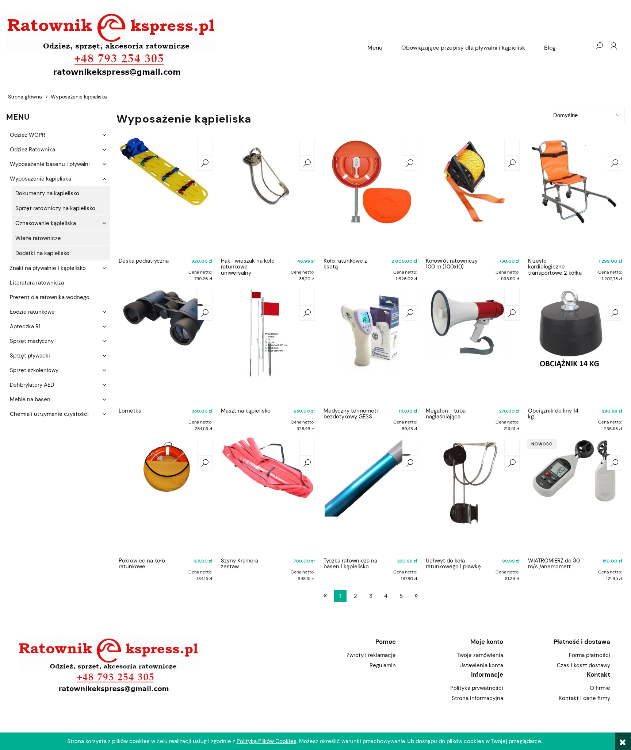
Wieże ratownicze (38, 238)
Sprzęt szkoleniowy (34, 370)
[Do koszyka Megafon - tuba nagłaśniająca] (512, 296)
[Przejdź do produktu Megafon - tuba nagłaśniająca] (472, 345)
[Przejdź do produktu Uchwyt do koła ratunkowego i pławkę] (472, 495)
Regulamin (383, 665)
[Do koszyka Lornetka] (205, 296)
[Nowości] (10, 428)
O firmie (600, 688)
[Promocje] (10, 443)
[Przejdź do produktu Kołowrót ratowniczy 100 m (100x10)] (472, 196)
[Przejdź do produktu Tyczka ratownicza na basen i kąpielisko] (370, 495)
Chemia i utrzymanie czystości (49, 414)
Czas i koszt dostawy (583, 665)
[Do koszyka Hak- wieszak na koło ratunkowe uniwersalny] (307, 146)
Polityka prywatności (476, 688)
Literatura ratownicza (37, 282)
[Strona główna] (182, 46)
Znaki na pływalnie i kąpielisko (48, 268)
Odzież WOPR (27, 135)
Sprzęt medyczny (32, 341)
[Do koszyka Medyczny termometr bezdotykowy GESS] (409, 296)
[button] (205, 163)
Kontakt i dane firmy (584, 698)
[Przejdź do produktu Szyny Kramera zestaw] (267, 495)
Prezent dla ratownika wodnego (49, 297)
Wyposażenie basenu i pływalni (50, 164)
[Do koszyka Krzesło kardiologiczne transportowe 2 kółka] (614, 146)
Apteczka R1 (25, 326)
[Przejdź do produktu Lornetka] (165, 345)
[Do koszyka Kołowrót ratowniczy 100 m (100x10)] (512, 146)
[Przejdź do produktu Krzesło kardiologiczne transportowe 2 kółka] (574, 196)
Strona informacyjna (477, 698)
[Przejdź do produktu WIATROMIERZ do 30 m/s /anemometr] (574, 495)
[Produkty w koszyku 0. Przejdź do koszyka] (584, 46)
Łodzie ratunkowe (32, 312)
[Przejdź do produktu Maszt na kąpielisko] (267, 345)
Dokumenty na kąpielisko (47, 193)
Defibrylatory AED (32, 384)
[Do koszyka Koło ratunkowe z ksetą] (409, 146)
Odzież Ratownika (32, 149)
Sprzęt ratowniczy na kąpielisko (55, 208)
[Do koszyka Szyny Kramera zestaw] (307, 446)
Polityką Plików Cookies (267, 741)
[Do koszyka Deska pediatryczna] (205, 146)
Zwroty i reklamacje (371, 655)
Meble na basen (30, 399)
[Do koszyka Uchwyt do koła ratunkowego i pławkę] (512, 446)
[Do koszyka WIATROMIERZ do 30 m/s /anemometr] (614, 446)
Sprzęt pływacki (30, 355)
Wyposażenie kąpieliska (40, 178)
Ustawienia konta (481, 665)
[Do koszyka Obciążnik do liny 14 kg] (614, 296)
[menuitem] (375, 48)
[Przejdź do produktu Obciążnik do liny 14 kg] (574, 345)
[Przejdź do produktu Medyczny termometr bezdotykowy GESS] (370, 345)
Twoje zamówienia (480, 655)
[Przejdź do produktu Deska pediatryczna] (165, 196)
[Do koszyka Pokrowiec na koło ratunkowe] (205, 446)
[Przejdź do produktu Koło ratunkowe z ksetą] (370, 196)
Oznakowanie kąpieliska (45, 223)
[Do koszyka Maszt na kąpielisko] (307, 296)
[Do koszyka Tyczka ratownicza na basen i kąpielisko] (409, 446)
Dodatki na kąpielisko (42, 253)
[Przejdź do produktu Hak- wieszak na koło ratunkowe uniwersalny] (267, 196)
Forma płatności (589, 655)
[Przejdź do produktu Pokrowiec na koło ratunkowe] (165, 495)
